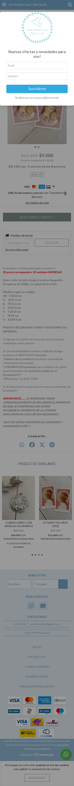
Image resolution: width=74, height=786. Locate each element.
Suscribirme (37, 89)
